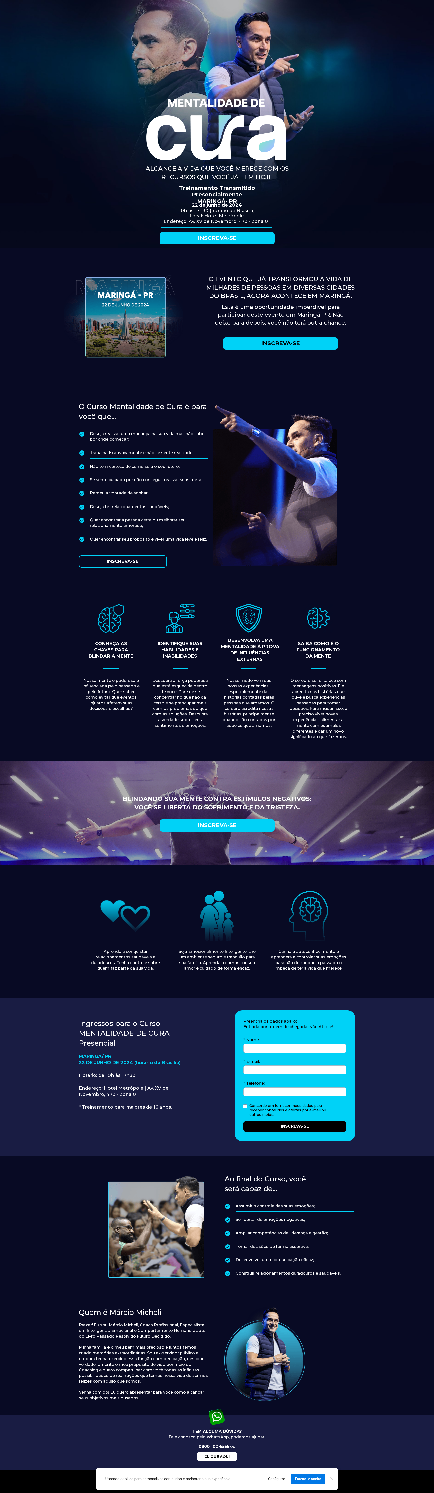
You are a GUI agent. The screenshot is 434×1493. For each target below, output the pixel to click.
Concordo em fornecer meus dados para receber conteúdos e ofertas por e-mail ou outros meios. (288, 1110)
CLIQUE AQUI (217, 1456)
